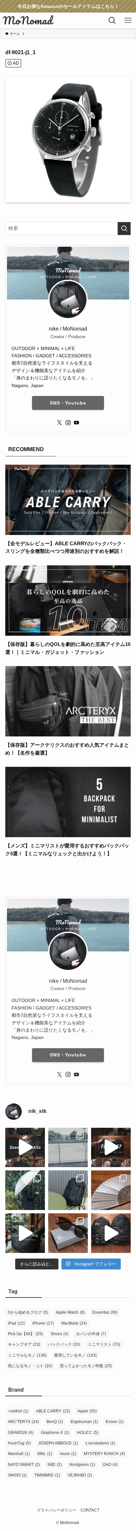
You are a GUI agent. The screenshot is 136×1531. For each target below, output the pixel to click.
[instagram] (68, 422)
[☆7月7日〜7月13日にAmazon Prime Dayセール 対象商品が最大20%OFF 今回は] (111, 1147)
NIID (55, 1464)
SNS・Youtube (68, 403)
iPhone (43, 1323)
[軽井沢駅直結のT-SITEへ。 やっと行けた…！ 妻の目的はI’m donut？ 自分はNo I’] (68, 1190)
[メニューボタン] (128, 20)
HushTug (19, 1443)
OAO (110, 1464)
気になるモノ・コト (30, 1366)
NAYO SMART (24, 1464)
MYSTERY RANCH (104, 1453)
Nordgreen (82, 1464)
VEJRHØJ (80, 1475)
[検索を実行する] (124, 228)
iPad (16, 1323)
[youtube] (76, 422)
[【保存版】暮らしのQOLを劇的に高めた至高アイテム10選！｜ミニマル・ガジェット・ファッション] (67, 631)
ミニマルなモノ (27, 1355)
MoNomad (28, 20)
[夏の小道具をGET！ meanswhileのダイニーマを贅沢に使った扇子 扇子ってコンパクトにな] (111, 1190)
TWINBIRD (47, 1475)
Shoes (59, 1334)
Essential (105, 1312)
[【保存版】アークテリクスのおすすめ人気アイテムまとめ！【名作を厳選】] (67, 732)
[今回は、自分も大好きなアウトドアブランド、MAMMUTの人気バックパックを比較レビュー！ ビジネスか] (25, 1147)
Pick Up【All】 (25, 1334)
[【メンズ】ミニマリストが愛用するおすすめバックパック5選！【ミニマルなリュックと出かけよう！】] (67, 833)
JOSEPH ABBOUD (58, 1443)
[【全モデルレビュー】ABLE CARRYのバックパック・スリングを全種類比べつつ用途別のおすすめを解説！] (67, 530)
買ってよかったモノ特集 (86, 1366)
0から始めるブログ (28, 1312)
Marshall (19, 1453)
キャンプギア (24, 1344)
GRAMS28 (20, 1432)
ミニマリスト (104, 1344)
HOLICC (87, 1432)
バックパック (64, 1344)
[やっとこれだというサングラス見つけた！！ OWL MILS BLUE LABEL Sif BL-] (68, 1233)
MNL (44, 1453)
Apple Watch (70, 1312)
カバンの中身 (91, 1334)
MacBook (74, 1323)
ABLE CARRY (53, 1411)
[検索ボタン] (112, 20)
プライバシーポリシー (56, 1510)
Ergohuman (84, 1421)
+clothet (18, 1411)
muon (68, 1453)
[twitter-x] (59, 422)
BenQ (55, 1421)
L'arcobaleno (100, 1443)
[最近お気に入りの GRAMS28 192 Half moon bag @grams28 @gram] (25, 1233)
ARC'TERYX (23, 1421)
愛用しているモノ (75, 1355)
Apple (87, 1411)
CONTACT (90, 1510)
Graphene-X (55, 1432)
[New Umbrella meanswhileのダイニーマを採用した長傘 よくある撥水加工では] (25, 1190)
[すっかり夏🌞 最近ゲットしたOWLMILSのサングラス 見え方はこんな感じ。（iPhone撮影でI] (68, 1147)
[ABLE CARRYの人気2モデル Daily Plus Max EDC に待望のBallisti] (111, 1233)
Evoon (114, 1421)
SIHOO (17, 1475)
